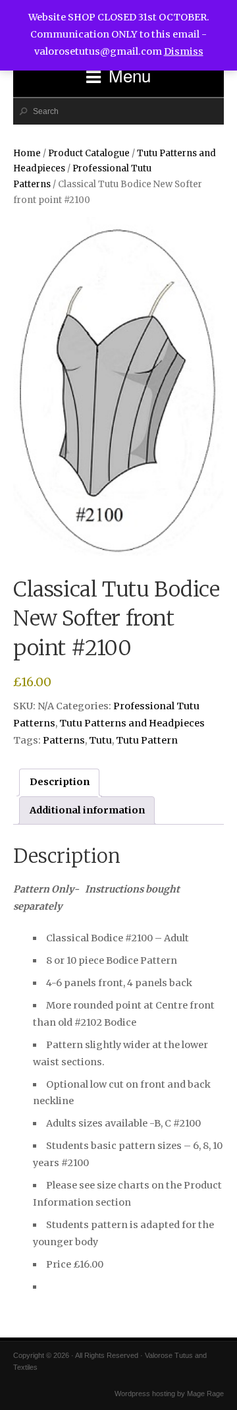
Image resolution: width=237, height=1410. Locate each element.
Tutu (100, 740)
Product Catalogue (89, 153)
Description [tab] (60, 782)
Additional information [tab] (87, 810)
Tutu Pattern (147, 740)
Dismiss (183, 51)
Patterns (64, 740)
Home (27, 153)
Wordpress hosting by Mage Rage (169, 1393)
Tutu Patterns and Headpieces (132, 723)
